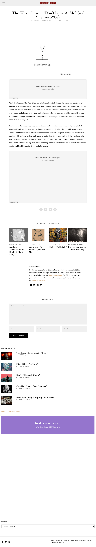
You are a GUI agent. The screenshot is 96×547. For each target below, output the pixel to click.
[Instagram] (37, 284)
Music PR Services (58, 542)
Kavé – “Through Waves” (28, 375)
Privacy (66, 540)
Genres (89, 540)
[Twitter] (50, 209)
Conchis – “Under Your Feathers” (31, 386)
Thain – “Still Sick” (58, 247)
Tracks (65, 21)
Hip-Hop (58, 21)
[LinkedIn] (41, 284)
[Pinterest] (55, 209)
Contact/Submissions (78, 540)
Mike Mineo (34, 21)
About (52, 540)
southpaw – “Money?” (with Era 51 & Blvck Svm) (16, 251)
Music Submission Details (10, 411)
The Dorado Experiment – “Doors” (32, 352)
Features (59, 540)
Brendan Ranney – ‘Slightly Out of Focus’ (35, 397)
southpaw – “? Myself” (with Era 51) (37, 250)
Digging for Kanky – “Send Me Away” (77, 248)
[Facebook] (41, 209)
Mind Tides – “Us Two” (27, 363)
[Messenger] (45, 209)
